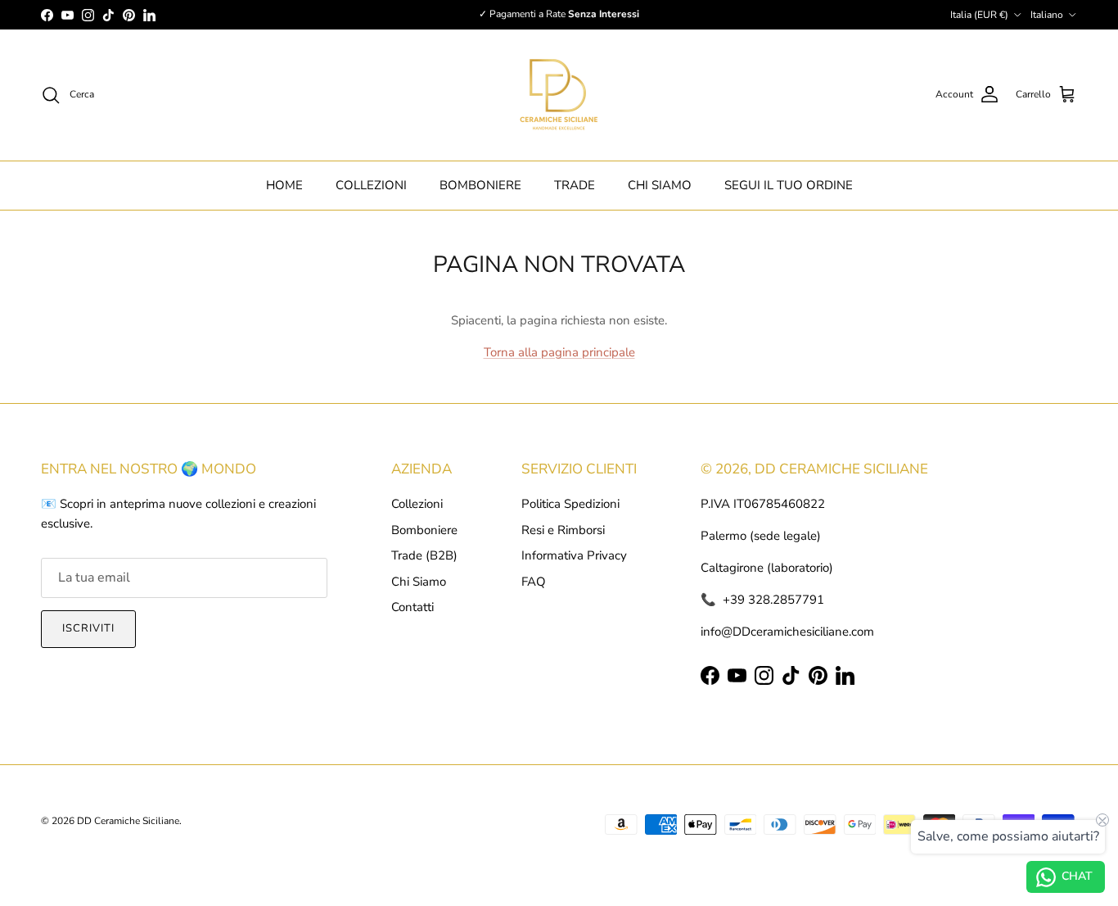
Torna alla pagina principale (559, 352)
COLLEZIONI (371, 185)
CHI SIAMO (660, 185)
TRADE (574, 185)
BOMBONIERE (480, 185)
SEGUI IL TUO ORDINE (788, 185)
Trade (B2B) (424, 555)
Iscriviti (88, 628)
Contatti (412, 607)
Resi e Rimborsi (563, 530)
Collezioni (417, 504)
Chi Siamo (418, 581)
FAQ (533, 581)
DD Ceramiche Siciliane (128, 820)
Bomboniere (424, 530)
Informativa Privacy (574, 555)
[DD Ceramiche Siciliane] (559, 95)
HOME (284, 185)
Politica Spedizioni (570, 504)
